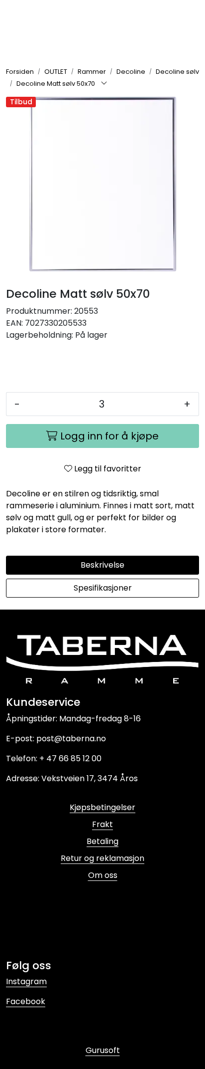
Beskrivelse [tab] (102, 565)
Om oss (102, 875)
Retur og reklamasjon (102, 858)
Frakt (102, 824)
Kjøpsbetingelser (102, 807)
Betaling (102, 841)
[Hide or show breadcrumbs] (104, 83)
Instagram (26, 981)
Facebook (25, 1001)
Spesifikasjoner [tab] (103, 588)
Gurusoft (103, 1050)
